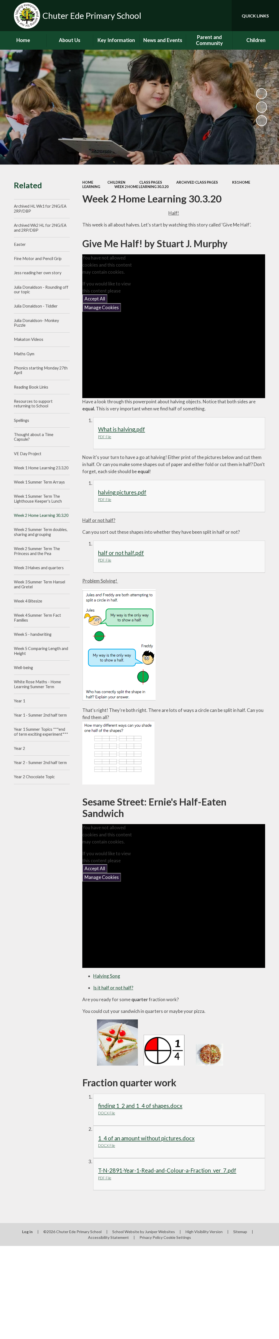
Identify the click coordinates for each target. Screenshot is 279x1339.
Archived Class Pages (197, 182)
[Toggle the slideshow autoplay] (261, 93)
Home (87, 182)
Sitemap (240, 1231)
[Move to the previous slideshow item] (261, 107)
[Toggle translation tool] (205, 15)
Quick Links (255, 15)
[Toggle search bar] (223, 15)
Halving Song (106, 976)
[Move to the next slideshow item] (261, 120)
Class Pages (150, 182)
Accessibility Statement (108, 1237)
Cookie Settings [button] (177, 1237)
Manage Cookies (101, 307)
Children (116, 182)
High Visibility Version (204, 1231)
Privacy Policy (151, 1237)
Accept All (94, 299)
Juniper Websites (160, 1231)
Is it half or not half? (113, 988)
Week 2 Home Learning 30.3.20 (141, 186)
